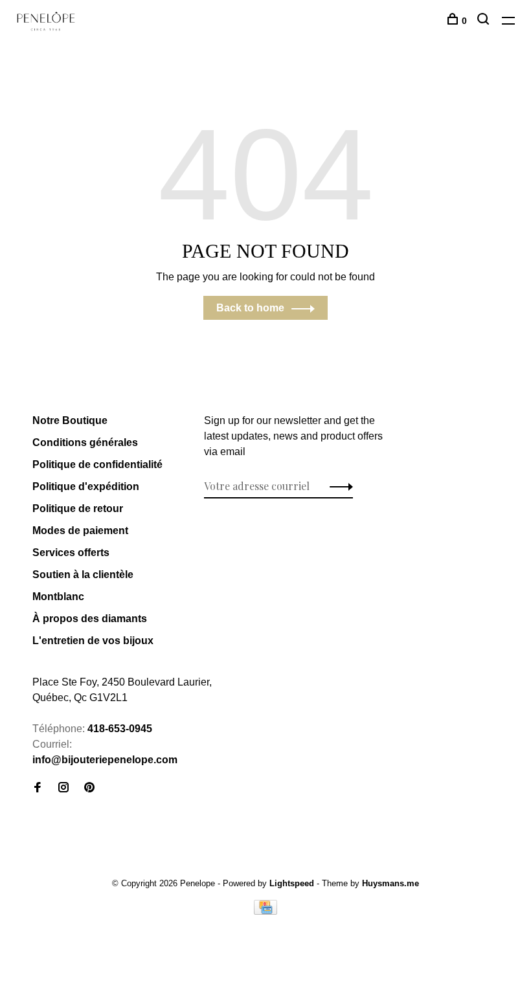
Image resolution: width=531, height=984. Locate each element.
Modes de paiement (80, 530)
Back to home (250, 307)
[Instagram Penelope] (63, 788)
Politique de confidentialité (97, 464)
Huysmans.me (390, 883)
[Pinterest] (89, 788)
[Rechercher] (484, 21)
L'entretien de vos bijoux (92, 640)
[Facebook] (37, 788)
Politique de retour (77, 508)
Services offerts (70, 552)
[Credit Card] (265, 911)
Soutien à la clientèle (82, 574)
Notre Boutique (69, 420)
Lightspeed (291, 883)
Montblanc (58, 596)
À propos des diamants (89, 618)
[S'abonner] (337, 486)
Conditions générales (85, 442)
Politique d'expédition (85, 486)
